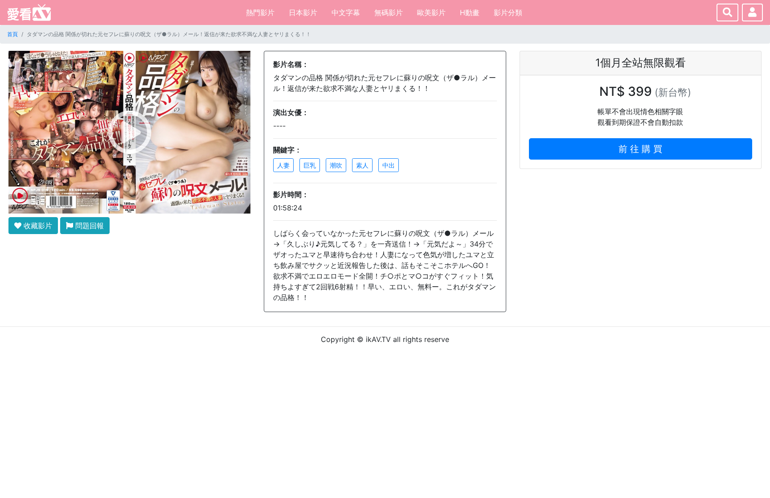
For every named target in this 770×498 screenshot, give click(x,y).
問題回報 (88, 225)
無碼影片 (388, 12)
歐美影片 (431, 12)
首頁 (12, 34)
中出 (388, 165)
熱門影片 (260, 12)
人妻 (283, 165)
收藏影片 (36, 225)
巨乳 (309, 165)
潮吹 (336, 165)
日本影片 (303, 12)
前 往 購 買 (640, 149)
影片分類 (508, 12)
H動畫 (469, 12)
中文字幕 (346, 12)
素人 (362, 165)
